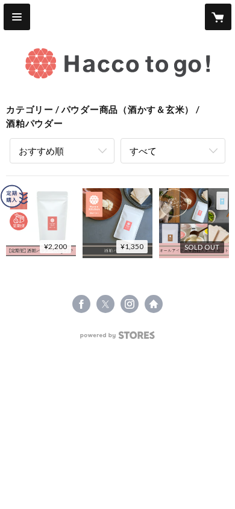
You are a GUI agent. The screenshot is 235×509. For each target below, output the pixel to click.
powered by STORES (118, 338)
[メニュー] (17, 17)
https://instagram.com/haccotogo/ (130, 304)
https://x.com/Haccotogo (105, 304)
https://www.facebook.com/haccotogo (81, 304)
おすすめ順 (41, 150)
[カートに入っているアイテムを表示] (218, 17)
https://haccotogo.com (154, 304)
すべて (143, 150)
